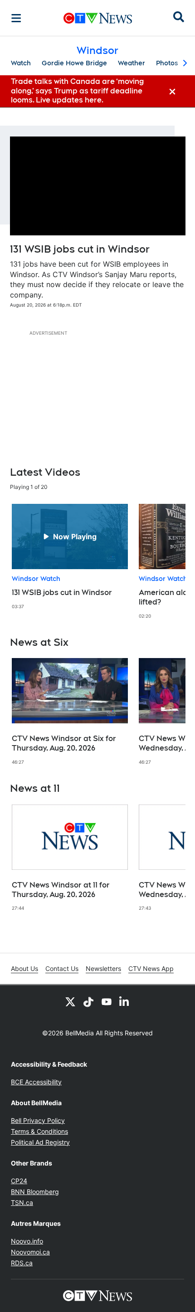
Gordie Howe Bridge (74, 63)
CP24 (19, 1181)
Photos (167, 63)
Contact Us (61, 968)
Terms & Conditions (39, 1131)
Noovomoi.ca (30, 1252)
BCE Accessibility (36, 1082)
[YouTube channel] (106, 1001)
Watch (21, 63)
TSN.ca (22, 1202)
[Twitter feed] (70, 1001)
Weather (131, 63)
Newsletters (103, 968)
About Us (24, 968)
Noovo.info (27, 1241)
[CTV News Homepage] (97, 18)
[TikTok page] (88, 1001)
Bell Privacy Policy (38, 1120)
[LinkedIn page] (124, 1001)
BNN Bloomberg (35, 1191)
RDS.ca (22, 1263)
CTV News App (151, 968)
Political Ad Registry (40, 1142)
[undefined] (70, 557)
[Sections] (16, 18)
